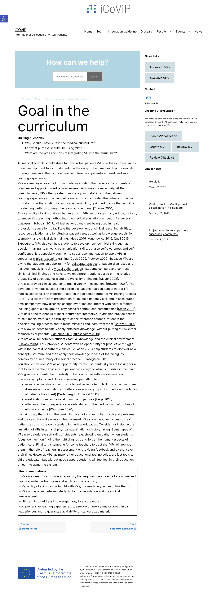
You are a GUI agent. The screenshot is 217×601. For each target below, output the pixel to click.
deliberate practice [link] (85, 263)
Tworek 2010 (103, 208)
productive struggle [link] (119, 344)
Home (88, 31)
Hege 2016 (78, 238)
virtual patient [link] (85, 163)
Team (100, 31)
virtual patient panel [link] (68, 268)
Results (161, 31)
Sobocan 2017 (43, 223)
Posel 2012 (90, 394)
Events (180, 31)
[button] (4, 18)
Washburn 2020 (61, 409)
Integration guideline (122, 31)
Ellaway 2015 (28, 344)
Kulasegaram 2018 (86, 334)
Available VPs (159, 78)
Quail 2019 (121, 238)
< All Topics (25, 99)
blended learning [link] (66, 198)
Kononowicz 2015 (100, 238)
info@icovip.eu (151, 103)
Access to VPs (160, 67)
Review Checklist (162, 157)
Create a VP (158, 147)
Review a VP (185, 147)
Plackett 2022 (97, 258)
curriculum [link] (86, 143)
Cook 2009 (78, 258)
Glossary (146, 31)
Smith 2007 (126, 309)
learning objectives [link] (78, 208)
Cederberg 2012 (69, 394)
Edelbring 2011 (61, 334)
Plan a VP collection (163, 136)
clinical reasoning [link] (106, 228)
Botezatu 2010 (125, 324)
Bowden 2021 (116, 284)
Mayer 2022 (108, 278)
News (198, 31)
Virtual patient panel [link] (70, 223)
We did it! (154, 181)
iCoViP (20, 30)
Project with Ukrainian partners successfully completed (168, 232)
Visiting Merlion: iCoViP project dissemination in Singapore (168, 206)
